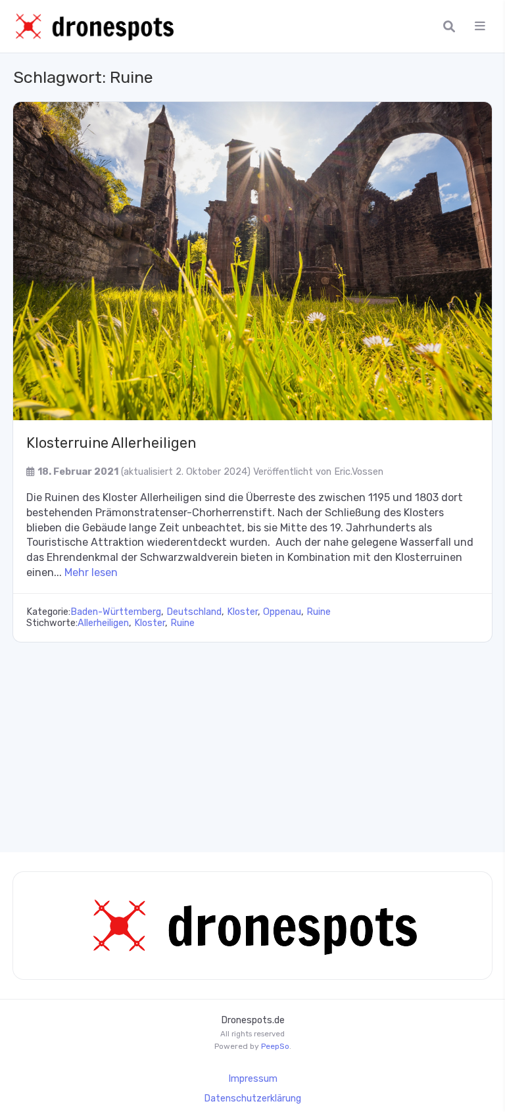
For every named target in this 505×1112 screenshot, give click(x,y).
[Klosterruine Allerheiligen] (252, 261)
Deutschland (194, 611)
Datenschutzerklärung (252, 1098)
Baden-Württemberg (115, 611)
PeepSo (275, 1046)
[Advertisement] (252, 740)
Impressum (252, 1078)
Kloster (242, 611)
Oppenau (282, 611)
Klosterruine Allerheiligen (111, 443)
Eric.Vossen (358, 471)
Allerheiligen (103, 623)
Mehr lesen (91, 572)
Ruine (318, 611)
